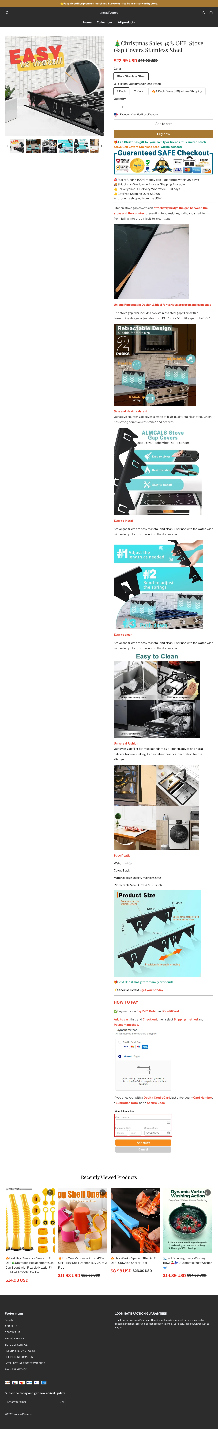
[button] (7, 13)
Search (9, 1320)
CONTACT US (12, 1332)
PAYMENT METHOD (16, 1369)
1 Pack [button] (121, 91)
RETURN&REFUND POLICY (20, 1350)
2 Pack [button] (138, 91)
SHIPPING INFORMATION (19, 1357)
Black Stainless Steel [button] (131, 76)
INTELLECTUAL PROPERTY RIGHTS (25, 1363)
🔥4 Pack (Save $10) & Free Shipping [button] (177, 91)
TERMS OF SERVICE (16, 1344)
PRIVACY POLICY (14, 1338)
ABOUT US (11, 1326)
